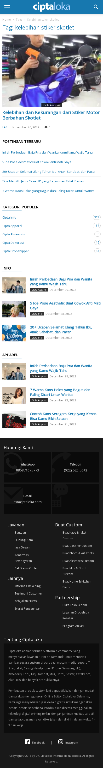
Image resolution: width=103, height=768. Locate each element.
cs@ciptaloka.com (28, 499)
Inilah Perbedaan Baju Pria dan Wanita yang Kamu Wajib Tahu (47, 152)
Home (6, 20)
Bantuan (20, 532)
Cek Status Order (26, 568)
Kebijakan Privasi (26, 601)
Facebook (38, 742)
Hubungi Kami (24, 540)
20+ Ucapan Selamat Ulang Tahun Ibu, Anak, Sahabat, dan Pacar (49, 171)
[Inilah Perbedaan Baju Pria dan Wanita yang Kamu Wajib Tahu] (14, 285)
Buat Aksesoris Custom (78, 561)
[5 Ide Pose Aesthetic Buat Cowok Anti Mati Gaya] (14, 309)
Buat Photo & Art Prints (78, 553)
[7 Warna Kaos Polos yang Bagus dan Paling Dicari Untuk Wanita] (14, 395)
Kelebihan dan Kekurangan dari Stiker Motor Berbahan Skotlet (51, 115)
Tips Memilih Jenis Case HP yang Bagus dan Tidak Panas (43, 181)
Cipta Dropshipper (46, 251)
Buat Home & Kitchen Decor (77, 584)
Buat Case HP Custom (77, 546)
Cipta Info (46, 217)
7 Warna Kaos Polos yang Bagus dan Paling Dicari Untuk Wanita (48, 191)
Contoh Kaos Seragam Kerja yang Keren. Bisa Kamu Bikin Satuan (63, 416)
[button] (96, 7)
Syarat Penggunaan (27, 609)
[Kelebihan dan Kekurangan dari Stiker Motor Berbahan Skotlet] (51, 71)
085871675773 (27, 467)
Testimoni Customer (28, 593)
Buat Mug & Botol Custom (74, 571)
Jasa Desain (22, 547)
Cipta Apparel (46, 225)
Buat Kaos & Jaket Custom (74, 535)
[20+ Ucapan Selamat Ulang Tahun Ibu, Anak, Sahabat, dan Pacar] (14, 333)
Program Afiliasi (73, 626)
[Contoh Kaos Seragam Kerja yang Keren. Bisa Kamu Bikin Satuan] (14, 419)
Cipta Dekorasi (46, 242)
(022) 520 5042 (75, 467)
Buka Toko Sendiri (75, 605)
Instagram (71, 742)
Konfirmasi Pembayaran (23, 558)
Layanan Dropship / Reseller (76, 615)
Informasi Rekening (27, 586)
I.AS (4, 127)
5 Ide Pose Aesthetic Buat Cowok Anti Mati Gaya (36, 162)
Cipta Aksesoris (51, 105)
